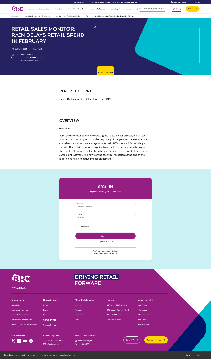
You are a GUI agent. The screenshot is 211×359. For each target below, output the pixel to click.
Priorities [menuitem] (58, 9)
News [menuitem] (70, 9)
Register (115, 251)
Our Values (142, 310)
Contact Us (195, 2)
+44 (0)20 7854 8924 (86, 344)
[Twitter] (13, 341)
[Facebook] (31, 341)
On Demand (48, 315)
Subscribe (78, 319)
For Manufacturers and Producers (24, 324)
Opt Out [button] (200, 355)
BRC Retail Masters (114, 315)
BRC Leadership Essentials (117, 305)
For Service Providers (19, 310)
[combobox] (154, 8)
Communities (49, 319)
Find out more (111, 253)
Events (45, 310)
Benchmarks (79, 315)
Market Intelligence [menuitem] (97, 9)
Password (80, 214)
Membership (17, 300)
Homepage (15, 16)
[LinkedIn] (19, 341)
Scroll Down (105, 72)
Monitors (59, 16)
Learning (111, 300)
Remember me (84, 226)
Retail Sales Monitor (74, 16)
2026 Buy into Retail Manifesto (125, 2)
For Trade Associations (20, 315)
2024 (87, 16)
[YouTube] (25, 341)
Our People (142, 305)
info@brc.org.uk (53, 344)
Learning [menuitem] (114, 9)
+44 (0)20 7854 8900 (55, 340)
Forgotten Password (105, 241)
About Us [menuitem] (127, 9)
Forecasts (78, 310)
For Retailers (16, 305)
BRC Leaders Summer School (118, 310)
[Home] (17, 9)
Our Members (143, 324)
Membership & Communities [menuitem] (38, 9)
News (45, 305)
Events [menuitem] (81, 9)
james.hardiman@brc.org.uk (29, 60)
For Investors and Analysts (21, 319)
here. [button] (73, 355)
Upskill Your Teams (114, 319)
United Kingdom (179, 2)
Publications (46, 16)
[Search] (140, 8)
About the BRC (145, 300)
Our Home (142, 319)
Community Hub (49, 325)
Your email (80, 203)
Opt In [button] (188, 355)
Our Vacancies (143, 315)
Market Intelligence (30, 16)
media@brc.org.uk (85, 340)
